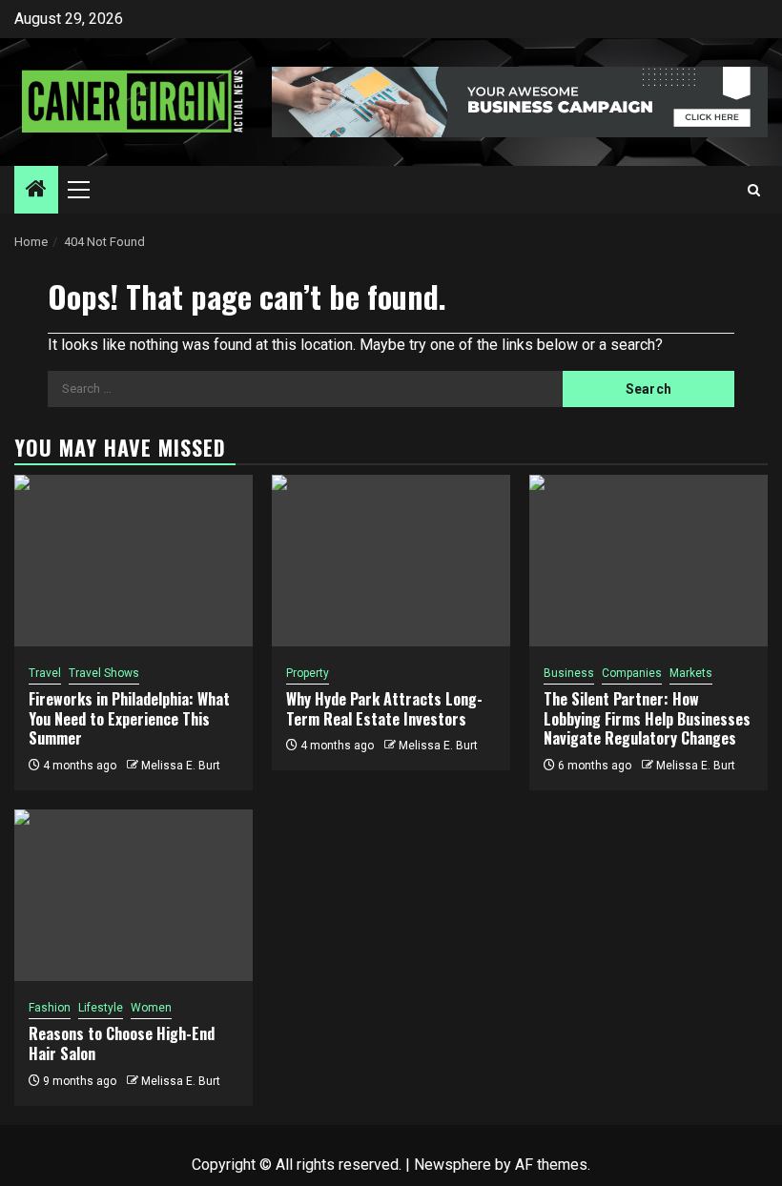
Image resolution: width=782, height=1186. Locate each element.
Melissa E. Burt (180, 765)
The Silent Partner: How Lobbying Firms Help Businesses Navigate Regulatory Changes (647, 718)
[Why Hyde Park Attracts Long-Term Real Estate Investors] (391, 560)
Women (151, 1007)
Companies (632, 673)
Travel (45, 673)
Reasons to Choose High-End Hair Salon (122, 1043)
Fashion (50, 1007)
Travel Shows (104, 673)
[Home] (36, 190)
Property (307, 673)
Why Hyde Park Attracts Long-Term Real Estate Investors (384, 708)
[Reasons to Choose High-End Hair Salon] (133, 895)
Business (569, 673)
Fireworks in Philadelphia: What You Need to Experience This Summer (129, 718)
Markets (690, 673)
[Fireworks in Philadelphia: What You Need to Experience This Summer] (133, 560)
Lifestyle (100, 1007)
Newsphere (452, 1164)
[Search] (754, 190)
